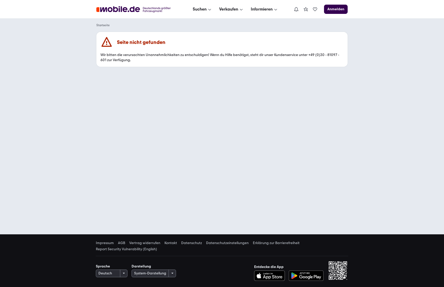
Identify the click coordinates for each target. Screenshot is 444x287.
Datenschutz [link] (191, 243)
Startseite (103, 25)
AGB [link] (121, 243)
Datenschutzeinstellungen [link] (227, 243)
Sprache (103, 266)
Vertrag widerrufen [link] (144, 243)
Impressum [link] (105, 243)
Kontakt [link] (170, 243)
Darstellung (141, 266)
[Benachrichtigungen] (296, 9)
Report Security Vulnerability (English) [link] (126, 249)
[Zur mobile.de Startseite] (138, 9)
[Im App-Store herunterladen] (271, 276)
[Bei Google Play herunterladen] (306, 276)
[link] (305, 9)
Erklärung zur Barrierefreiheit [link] (276, 243)
